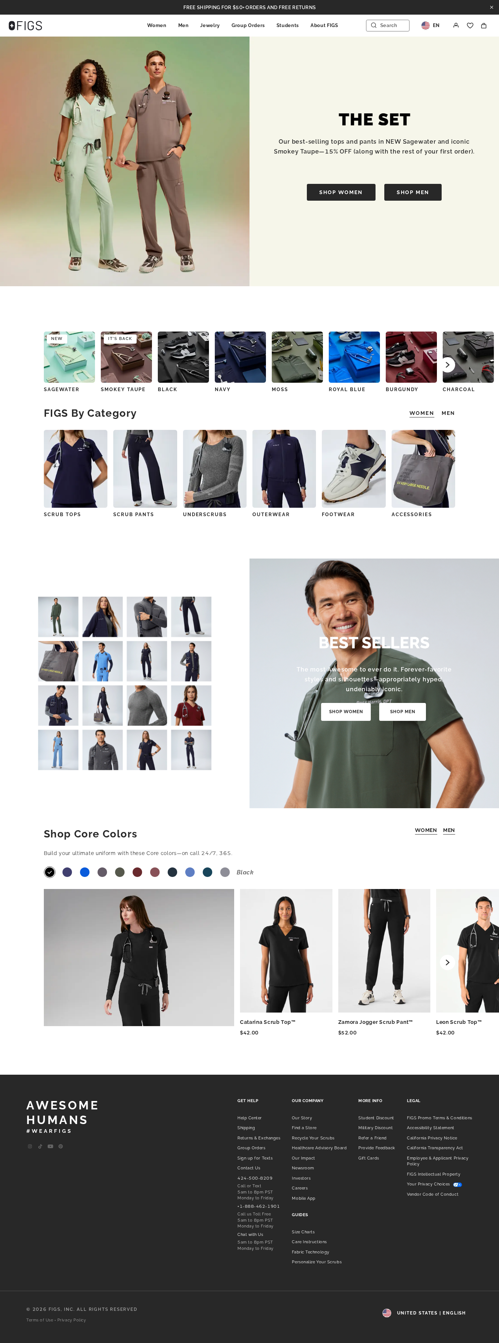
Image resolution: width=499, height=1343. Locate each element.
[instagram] (30, 1147)
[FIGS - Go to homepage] (25, 26)
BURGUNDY (402, 389)
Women (156, 25)
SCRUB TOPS (62, 514)
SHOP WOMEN (341, 192)
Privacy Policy (71, 1320)
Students (288, 25)
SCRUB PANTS (133, 514)
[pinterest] (60, 1147)
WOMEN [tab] (422, 413)
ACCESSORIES (412, 514)
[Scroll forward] (447, 364)
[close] (491, 7)
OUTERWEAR (271, 514)
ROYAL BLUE (347, 389)
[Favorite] (470, 26)
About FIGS (324, 25)
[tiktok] (40, 1147)
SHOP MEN (413, 192)
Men (183, 25)
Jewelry (210, 25)
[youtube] (50, 1147)
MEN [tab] (448, 413)
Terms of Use (39, 1320)
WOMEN (426, 830)
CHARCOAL (459, 389)
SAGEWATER (62, 389)
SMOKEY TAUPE (123, 389)
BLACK (168, 389)
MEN (449, 830)
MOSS (280, 389)
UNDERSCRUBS (205, 514)
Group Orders (248, 25)
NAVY (223, 389)
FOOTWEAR (338, 514)
